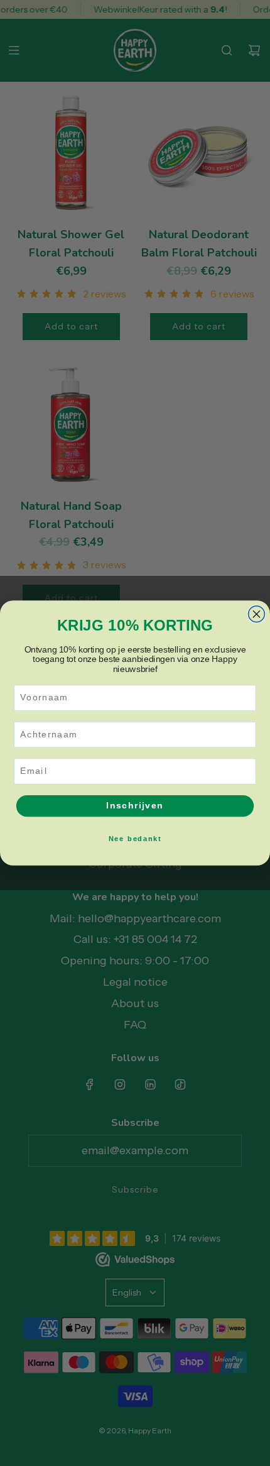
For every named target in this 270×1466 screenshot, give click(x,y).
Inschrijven (134, 805)
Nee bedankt (135, 838)
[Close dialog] (257, 614)
